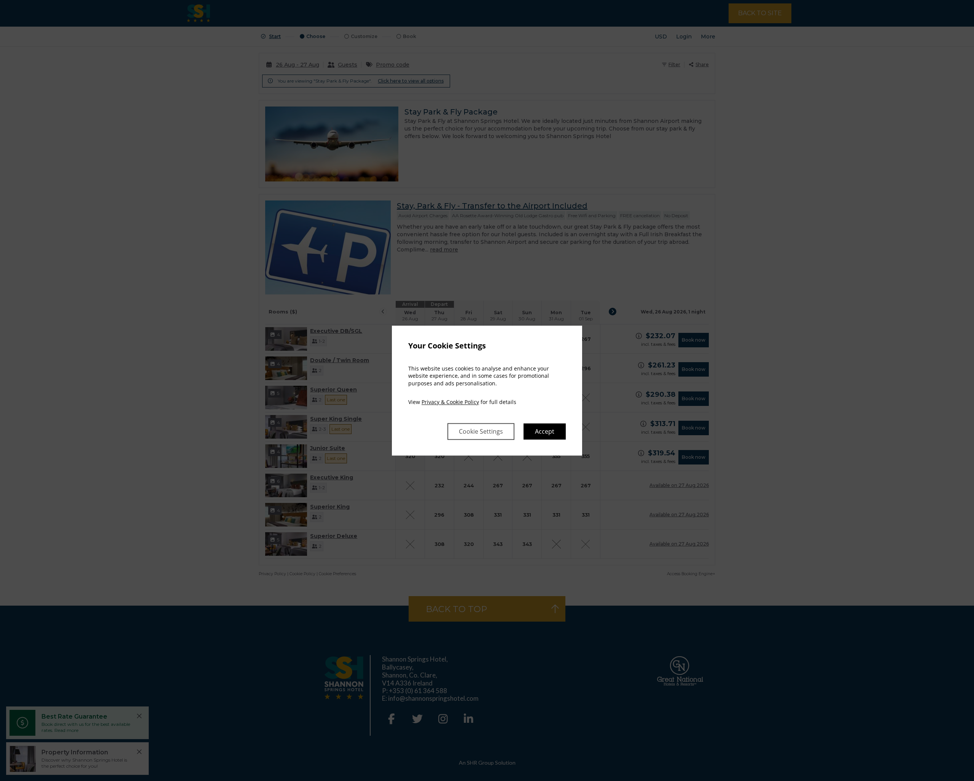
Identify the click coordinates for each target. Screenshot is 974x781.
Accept (544, 431)
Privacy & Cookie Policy (450, 402)
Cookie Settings (481, 431)
